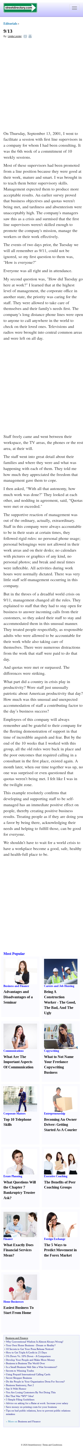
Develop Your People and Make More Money (30, 1359)
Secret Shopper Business (19, 1377)
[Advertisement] (41, 84)
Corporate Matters (14, 1113)
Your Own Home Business (20, 1345)
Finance (8, 1239)
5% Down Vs (13, 1356)
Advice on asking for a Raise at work (25, 1403)
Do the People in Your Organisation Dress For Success (35, 1381)
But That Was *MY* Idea (19, 1396)
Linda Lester (15, 36)
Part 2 (31, 1385)
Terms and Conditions (52, 1445)
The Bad (51, 1008)
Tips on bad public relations (21, 1410)
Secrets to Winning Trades (20, 1370)
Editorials (10, 23)
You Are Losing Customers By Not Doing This (31, 1392)
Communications (13, 1050)
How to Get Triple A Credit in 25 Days (26, 1352)
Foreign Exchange (54, 1239)
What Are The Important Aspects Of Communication (18, 1062)
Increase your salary (57, 1403)
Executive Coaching (55, 1176)
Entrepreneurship (54, 1113)
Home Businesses (13, 1301)
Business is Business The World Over (25, 1363)
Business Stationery (16, 1385)
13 (9, 31)
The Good (67, 1002)
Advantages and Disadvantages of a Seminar (18, 997)
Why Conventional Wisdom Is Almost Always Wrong (34, 1341)
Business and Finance (16, 986)
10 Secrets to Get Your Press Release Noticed (29, 1349)
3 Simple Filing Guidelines (20, 1399)
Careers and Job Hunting (59, 986)
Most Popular (14, 954)
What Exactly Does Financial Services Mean (18, 1250)
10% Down (27, 1356)
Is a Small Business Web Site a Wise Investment (31, 1367)
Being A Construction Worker (54, 997)
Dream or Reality (45, 1345)
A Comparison (43, 1356)
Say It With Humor (16, 1388)
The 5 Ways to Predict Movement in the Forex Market (60, 1250)
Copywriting (51, 1050)
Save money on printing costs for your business (31, 1406)
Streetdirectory (34, 1445)
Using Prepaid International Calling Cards (28, 1374)
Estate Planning (12, 1176)
